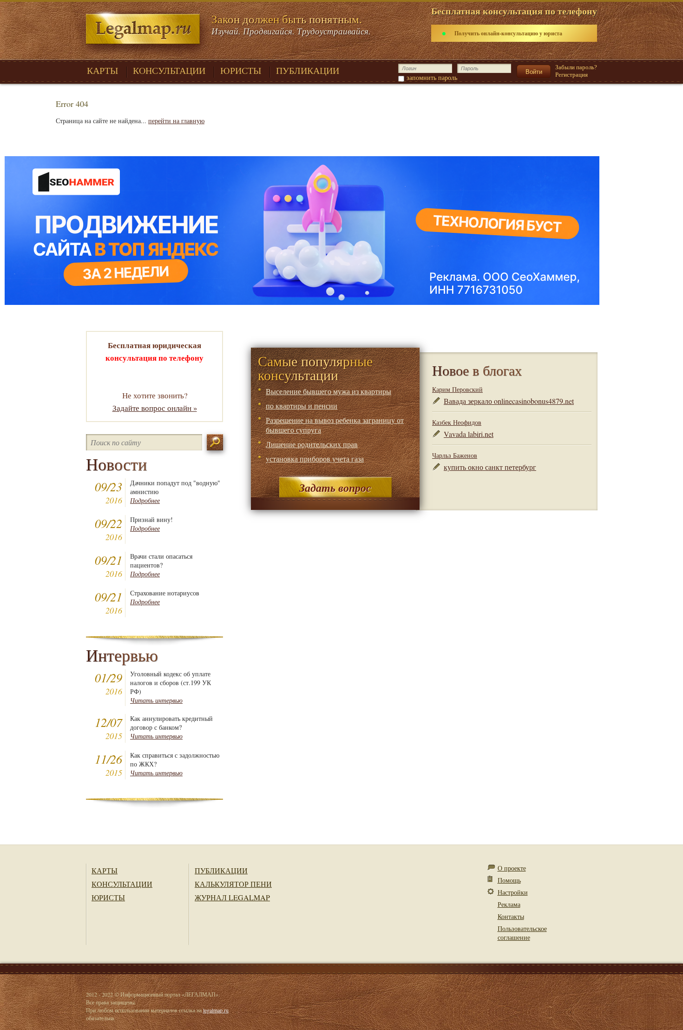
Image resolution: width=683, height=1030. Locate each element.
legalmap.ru (216, 1010)
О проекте (512, 868)
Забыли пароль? (576, 67)
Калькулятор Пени (233, 884)
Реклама (509, 904)
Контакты (511, 916)
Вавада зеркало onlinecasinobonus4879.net (509, 401)
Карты (105, 870)
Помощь (509, 880)
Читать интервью (156, 700)
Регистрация (571, 74)
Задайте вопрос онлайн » (154, 408)
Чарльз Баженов (454, 455)
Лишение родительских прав (312, 444)
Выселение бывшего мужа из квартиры (328, 391)
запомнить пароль (432, 77)
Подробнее (145, 500)
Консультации (122, 884)
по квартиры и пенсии (301, 405)
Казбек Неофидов (456, 422)
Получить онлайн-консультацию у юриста (508, 33)
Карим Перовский (457, 389)
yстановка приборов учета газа (315, 458)
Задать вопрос (335, 487)
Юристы (108, 897)
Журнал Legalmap (232, 897)
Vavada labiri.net (468, 434)
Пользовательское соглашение (522, 933)
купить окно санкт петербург (490, 467)
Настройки (513, 892)
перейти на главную (176, 120)
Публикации (221, 870)
